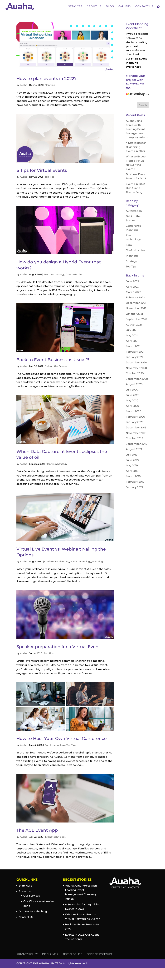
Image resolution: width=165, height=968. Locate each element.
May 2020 (132, 400)
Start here (25, 885)
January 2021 (134, 357)
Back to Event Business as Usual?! (52, 359)
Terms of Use (72, 954)
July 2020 (132, 389)
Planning (50, 85)
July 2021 (131, 329)
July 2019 (131, 454)
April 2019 (132, 470)
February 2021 (135, 351)
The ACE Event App (37, 830)
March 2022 (133, 292)
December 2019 (136, 427)
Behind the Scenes (56, 366)
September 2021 (136, 319)
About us (25, 891)
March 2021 (133, 346)
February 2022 (135, 297)
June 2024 (132, 281)
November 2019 (136, 433)
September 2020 (137, 378)
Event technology (54, 274)
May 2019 (132, 465)
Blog (110, 6)
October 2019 (134, 438)
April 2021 (132, 340)
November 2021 (136, 308)
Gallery (124, 6)
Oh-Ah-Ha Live (74, 274)
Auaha (23, 85)
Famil (129, 244)
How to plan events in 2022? (46, 78)
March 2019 (133, 476)
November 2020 (136, 368)
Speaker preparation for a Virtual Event (58, 646)
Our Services (31, 895)
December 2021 (136, 302)
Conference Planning (56, 561)
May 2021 (132, 335)
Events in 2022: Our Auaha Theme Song (135, 188)
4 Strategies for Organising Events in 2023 (136, 147)
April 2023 (132, 286)
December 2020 (136, 362)
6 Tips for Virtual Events (41, 170)
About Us (94, 6)
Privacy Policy (27, 954)
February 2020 (135, 416)
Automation (134, 210)
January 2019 (134, 487)
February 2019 (135, 481)
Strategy (62, 463)
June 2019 (132, 460)
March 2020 (133, 411)
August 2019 (134, 449)
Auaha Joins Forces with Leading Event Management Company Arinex (137, 129)
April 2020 (132, 405)
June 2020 (132, 395)
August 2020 (134, 384)
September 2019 (136, 443)
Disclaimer (50, 954)
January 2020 (135, 422)
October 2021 (134, 313)
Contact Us (144, 6)
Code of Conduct (99, 954)
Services (75, 6)
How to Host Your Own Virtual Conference (61, 738)
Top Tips (49, 176)
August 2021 (134, 324)
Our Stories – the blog (33, 911)
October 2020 (135, 373)
